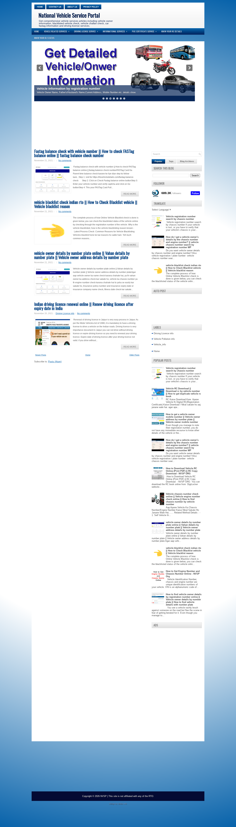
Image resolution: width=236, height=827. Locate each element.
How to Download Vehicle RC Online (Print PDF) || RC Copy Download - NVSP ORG (181, 471)
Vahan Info (122, 804)
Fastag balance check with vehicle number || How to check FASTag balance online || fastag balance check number (84, 153)
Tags (171, 161)
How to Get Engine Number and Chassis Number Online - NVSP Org (183, 574)
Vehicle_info (160, 344)
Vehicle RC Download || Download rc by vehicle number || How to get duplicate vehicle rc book (183, 392)
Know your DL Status (44, 37)
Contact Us (55, 7)
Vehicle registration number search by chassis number (181, 217)
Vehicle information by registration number (68, 88)
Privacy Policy (91, 7)
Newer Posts (40, 355)
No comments (64, 160)
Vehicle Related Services (56, 31)
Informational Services (115, 31)
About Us (72, 7)
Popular (158, 161)
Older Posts (134, 355)
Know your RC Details (171, 31)
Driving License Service (86, 31)
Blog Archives (187, 161)
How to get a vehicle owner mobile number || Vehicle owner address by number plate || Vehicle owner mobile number (183, 418)
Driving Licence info (65, 313)
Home (40, 7)
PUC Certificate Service (144, 31)
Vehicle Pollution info (164, 339)
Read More (130, 194)
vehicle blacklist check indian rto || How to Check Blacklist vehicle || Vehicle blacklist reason (85, 204)
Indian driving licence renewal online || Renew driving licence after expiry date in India (84, 306)
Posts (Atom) (55, 361)
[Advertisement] (117, 126)
